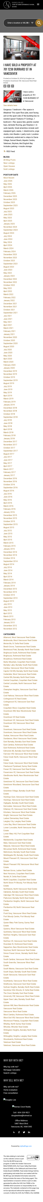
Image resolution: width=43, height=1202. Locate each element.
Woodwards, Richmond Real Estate (18, 1039)
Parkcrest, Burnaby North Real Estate (18, 898)
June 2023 (7, 270)
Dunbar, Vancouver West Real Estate (18, 735)
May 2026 (7, 184)
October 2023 (9, 260)
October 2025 (9, 202)
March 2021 (8, 328)
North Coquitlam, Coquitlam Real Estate (19, 880)
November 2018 (10, 411)
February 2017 (9, 472)
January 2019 (9, 405)
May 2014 (7, 573)
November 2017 (10, 445)
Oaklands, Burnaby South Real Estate (18, 892)
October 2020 (9, 340)
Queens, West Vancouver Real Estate (18, 929)
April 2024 (7, 245)
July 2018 (7, 420)
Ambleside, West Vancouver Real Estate (20, 640)
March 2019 (8, 399)
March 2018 (8, 432)
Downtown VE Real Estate (14, 717)
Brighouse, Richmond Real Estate (17, 656)
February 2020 (9, 365)
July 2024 (7, 236)
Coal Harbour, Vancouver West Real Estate (21, 695)
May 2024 (7, 242)
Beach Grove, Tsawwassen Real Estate (19, 646)
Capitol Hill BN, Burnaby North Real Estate (20, 671)
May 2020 (7, 356)
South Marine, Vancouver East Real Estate (20, 968)
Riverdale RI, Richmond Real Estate (18, 944)
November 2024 (10, 227)
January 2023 (9, 276)
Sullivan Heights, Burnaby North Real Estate (21, 987)
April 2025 (7, 221)
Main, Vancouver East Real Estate (17, 843)
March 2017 (8, 469)
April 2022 (7, 291)
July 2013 (7, 604)
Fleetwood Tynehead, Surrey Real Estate (20, 766)
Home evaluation (10, 1090)
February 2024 (9, 251)
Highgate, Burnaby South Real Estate (18, 803)
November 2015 (10, 518)
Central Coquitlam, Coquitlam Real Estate (20, 680)
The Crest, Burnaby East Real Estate (18, 993)
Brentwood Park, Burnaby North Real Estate (21, 649)
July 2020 (7, 349)
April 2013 (7, 613)
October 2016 (9, 484)
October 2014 (9, 558)
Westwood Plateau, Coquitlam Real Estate (21, 1021)
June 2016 (7, 497)
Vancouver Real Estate (12, 1008)
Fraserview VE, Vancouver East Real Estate (21, 772)
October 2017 (9, 448)
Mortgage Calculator (11, 1070)
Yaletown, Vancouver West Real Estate (19, 1045)
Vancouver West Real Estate (15, 1011)
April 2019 (7, 396)
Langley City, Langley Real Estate (17, 821)
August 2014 (8, 564)
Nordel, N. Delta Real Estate (15, 876)
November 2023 (10, 257)
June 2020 (7, 352)
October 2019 (9, 377)
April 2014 (7, 576)
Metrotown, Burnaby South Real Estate (19, 852)
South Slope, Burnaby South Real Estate (19, 972)
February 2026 (9, 193)
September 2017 (10, 451)
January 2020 (9, 368)
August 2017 (8, 454)
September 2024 (10, 230)
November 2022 (10, 282)
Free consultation (10, 1093)
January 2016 (9, 512)
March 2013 (8, 616)
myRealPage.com (26, 1146)
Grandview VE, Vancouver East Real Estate (21, 781)
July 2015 (7, 530)
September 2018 (10, 417)
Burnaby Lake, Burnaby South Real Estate (20, 665)
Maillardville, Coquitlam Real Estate (18, 840)
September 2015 (10, 524)
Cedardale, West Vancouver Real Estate (19, 674)
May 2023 (7, 273)
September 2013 (10, 598)
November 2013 (10, 592)
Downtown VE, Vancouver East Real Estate (21, 720)
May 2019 (7, 392)
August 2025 (8, 208)
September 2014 (10, 561)
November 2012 (10, 629)
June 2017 (7, 460)
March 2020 (8, 362)
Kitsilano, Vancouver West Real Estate (19, 812)
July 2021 (7, 316)
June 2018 (7, 423)
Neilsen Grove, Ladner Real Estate (17, 870)
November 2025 (10, 199)
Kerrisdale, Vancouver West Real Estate (20, 806)
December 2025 (10, 196)
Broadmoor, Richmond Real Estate (17, 659)
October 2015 (9, 521)
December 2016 (10, 478)
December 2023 (10, 254)
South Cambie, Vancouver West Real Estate (21, 959)
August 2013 (8, 601)
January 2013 (9, 622)
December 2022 (10, 279)
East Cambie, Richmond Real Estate (18, 745)
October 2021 (9, 310)
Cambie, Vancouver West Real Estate (18, 668)
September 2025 (10, 205)
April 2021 (7, 325)
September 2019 (10, 380)
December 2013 (10, 589)
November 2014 (10, 555)
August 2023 (8, 267)
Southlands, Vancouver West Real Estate (20, 981)
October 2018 (9, 414)
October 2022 (9, 285)
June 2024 (7, 239)
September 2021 (10, 313)
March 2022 (8, 294)
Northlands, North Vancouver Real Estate (20, 889)
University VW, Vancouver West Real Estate (21, 996)
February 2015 (9, 546)
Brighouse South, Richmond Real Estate (19, 653)
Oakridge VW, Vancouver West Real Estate (21, 895)
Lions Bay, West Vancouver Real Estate (19, 824)
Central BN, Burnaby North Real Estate (19, 677)
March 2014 (8, 579)
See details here (10, 105)
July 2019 (7, 386)
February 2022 (9, 297)
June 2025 (7, 214)
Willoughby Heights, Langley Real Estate (20, 1036)
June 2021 (7, 319)
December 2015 (10, 515)
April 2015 (7, 540)
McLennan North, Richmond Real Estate (19, 849)
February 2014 (9, 583)
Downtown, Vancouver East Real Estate (19, 729)
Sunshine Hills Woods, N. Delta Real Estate (21, 990)
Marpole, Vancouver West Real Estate (19, 846)
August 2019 (8, 383)
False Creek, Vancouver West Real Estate (20, 763)
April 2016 (7, 503)
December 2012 (10, 625)
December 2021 (10, 303)
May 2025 (7, 218)
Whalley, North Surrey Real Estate (17, 1024)
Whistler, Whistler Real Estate (15, 1027)
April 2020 (7, 359)
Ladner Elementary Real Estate (16, 818)
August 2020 (8, 346)
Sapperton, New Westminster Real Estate (20, 947)
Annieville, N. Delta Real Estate (16, 643)
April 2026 (7, 187)
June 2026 (7, 181)
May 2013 (7, 610)
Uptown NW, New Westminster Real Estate (21, 1005)
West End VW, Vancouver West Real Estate (21, 1017)
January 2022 (9, 300)
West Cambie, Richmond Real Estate (18, 1014)
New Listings (9, 163)
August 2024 (8, 233)
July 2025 (7, 211)
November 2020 (10, 337)
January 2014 (9, 586)
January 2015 (9, 549)
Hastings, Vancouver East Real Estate (19, 800)
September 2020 (10, 343)
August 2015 (8, 527)
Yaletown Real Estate (12, 1042)
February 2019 (9, 402)
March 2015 (8, 543)
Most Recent (8, 178)
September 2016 (10, 487)
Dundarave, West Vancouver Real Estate (20, 738)
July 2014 (7, 567)
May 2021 (7, 322)
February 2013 (9, 619)
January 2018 (9, 438)
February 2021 (9, 331)
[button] (14, 1132)
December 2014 (10, 552)
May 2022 (7, 288)
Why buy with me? (11, 1067)
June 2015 (7, 533)
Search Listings (9, 1073)
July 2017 (7, 457)
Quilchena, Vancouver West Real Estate (19, 932)
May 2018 (7, 426)
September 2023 (10, 264)
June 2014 (7, 570)
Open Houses (9, 166)
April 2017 (7, 466)
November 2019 (10, 374)
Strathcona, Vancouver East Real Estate (19, 984)
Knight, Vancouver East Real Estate (17, 815)
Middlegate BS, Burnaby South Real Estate (21, 855)
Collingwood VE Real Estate (15, 699)
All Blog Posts (9, 160)
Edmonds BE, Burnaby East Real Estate (19, 751)
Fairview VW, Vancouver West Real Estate (20, 754)
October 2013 (9, 595)
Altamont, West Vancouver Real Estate (19, 637)
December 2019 (10, 371)
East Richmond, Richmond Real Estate (19, 748)
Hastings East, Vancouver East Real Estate (21, 797)
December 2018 (10, 408)
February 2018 (9, 435)
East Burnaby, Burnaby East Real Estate (19, 741)
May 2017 (7, 463)
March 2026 (8, 190)
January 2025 (9, 224)
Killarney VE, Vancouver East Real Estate (20, 809)
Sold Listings (9, 169)
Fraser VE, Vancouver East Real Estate (19, 769)
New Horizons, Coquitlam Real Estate (19, 873)
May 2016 (7, 500)
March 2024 (8, 248)
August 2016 (8, 491)
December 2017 (10, 441)
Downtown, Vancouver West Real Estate (20, 732)
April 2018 (7, 429)
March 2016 (8, 506)
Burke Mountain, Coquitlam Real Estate (19, 662)
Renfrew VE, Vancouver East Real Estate (20, 941)
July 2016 (7, 494)
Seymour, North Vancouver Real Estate (19, 950)
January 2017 (9, 475)
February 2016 (9, 509)
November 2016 (10, 481)
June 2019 (7, 389)
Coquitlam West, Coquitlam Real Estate (19, 708)
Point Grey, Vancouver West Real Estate (20, 913)
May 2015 (7, 537)
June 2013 (7, 607)
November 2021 (10, 306)
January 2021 (9, 334)
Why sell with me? (11, 1087)
